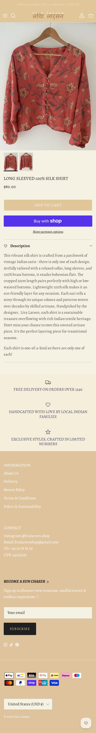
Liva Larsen (21, 716)
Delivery (11, 481)
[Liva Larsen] (48, 15)
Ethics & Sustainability (22, 506)
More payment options (48, 232)
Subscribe (20, 628)
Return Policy (14, 489)
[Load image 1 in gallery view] (48, 86)
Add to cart (48, 205)
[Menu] (5, 15)
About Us (11, 473)
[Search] (15, 15)
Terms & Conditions (20, 498)
